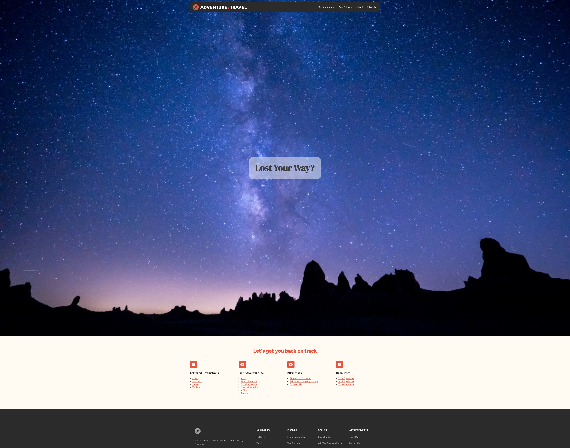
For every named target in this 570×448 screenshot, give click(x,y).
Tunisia (196, 387)
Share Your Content (300, 378)
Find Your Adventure (296, 437)
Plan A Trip (344, 7)
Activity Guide (346, 381)
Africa (244, 390)
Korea (195, 378)
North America (249, 381)
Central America (249, 387)
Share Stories (324, 437)
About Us (353, 437)
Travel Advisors (346, 384)
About (359, 7)
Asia (243, 378)
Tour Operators (346, 378)
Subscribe (371, 7)
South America (249, 384)
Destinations (325, 7)
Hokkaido (197, 381)
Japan (195, 384)
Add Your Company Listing (304, 381)
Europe (244, 393)
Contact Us (296, 384)
